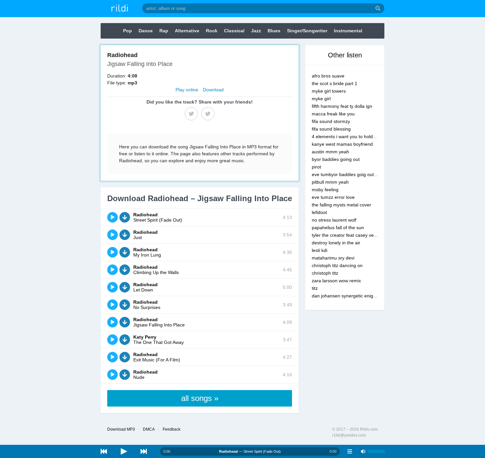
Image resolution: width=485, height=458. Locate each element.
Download (213, 89)
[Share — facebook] (191, 113)
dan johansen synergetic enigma (346, 295)
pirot (316, 166)
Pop (127, 30)
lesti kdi (319, 250)
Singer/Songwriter (307, 30)
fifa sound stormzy (331, 121)
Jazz (256, 30)
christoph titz (325, 273)
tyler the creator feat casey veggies (348, 235)
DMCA (149, 429)
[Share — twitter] (207, 113)
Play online (187, 89)
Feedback (171, 429)
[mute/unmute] (363, 451)
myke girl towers (329, 91)
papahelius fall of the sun (338, 227)
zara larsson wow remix (336, 280)
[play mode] (349, 451)
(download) (124, 217)
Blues (274, 30)
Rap (163, 30)
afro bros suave (328, 75)
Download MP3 (121, 429)
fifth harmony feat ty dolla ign (342, 106)
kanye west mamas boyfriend (342, 144)
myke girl (321, 98)
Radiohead (145, 214)
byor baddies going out (336, 159)
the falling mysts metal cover (341, 204)
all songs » (199, 398)
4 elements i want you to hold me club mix (355, 136)
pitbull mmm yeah (330, 182)
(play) (112, 217)
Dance (146, 30)
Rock (211, 30)
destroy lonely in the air (336, 242)
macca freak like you (333, 113)
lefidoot (319, 212)
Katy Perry (144, 337)
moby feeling (325, 189)
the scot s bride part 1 (334, 83)
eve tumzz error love (333, 197)
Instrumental (348, 30)
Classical (234, 30)
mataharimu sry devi (333, 257)
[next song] (143, 451)
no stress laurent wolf (334, 220)
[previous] (104, 451)
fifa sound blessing (331, 129)
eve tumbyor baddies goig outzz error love (356, 174)
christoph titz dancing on (337, 265)
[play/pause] (124, 451)
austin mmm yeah (330, 151)
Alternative (187, 30)
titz (315, 288)
